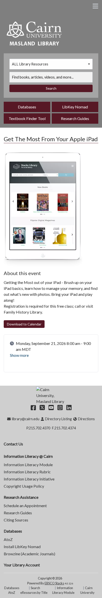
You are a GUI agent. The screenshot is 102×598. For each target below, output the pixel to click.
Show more (19, 355)
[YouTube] (51, 407)
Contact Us (13, 443)
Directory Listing (58, 419)
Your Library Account (22, 564)
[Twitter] (42, 407)
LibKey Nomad (75, 106)
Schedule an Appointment (25, 505)
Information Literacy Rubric (27, 471)
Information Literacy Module (28, 464)
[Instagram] (60, 407)
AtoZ (8, 539)
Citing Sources (16, 520)
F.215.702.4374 (64, 428)
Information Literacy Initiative (29, 479)
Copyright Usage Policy (24, 486)
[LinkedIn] (69, 407)
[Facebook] (33, 407)
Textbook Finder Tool (27, 118)
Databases (27, 106)
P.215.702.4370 (38, 428)
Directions (86, 419)
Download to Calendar (24, 324)
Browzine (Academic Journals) (29, 553)
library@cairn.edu (25, 419)
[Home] (35, 33)
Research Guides (75, 118)
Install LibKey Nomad (22, 546)
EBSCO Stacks (54, 583)
